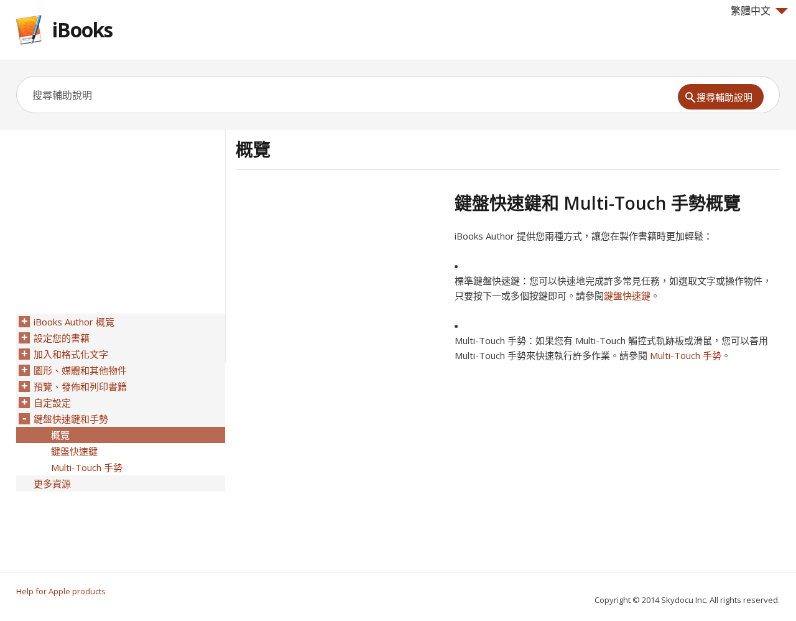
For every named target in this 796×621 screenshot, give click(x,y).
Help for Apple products (61, 591)
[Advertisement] (340, 279)
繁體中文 (751, 10)
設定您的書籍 (62, 338)
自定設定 (52, 402)
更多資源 (52, 483)
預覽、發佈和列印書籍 (80, 386)
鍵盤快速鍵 (627, 295)
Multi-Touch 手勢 (685, 355)
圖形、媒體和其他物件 (80, 370)
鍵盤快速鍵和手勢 (71, 419)
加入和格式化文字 (71, 354)
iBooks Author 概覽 (74, 321)
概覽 (60, 435)
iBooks (82, 29)
